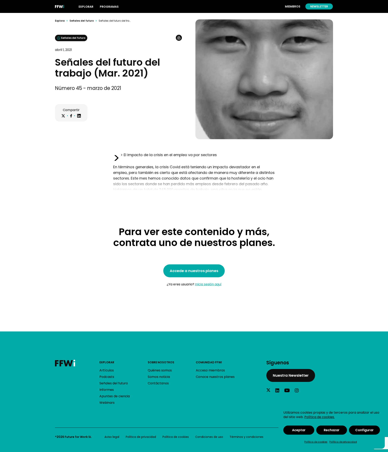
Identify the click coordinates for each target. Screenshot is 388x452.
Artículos (106, 370)
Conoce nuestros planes (215, 376)
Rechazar (332, 430)
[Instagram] (297, 390)
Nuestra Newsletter (291, 375)
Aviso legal (111, 437)
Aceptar (299, 430)
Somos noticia (159, 376)
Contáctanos (158, 383)
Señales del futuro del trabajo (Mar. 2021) (115, 20)
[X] (63, 116)
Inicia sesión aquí (208, 284)
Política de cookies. (319, 417)
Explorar (106, 362)
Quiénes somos (160, 370)
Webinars (107, 402)
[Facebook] (71, 116)
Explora (60, 20)
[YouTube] (287, 390)
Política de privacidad (343, 442)
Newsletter (319, 6)
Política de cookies (315, 442)
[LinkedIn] (79, 116)
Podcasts (106, 376)
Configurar (364, 430)
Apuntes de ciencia (114, 396)
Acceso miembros (210, 370)
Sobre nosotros (161, 362)
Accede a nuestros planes (194, 270)
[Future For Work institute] (77, 363)
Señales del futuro (82, 20)
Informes (106, 389)
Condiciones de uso (209, 437)
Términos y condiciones (246, 437)
